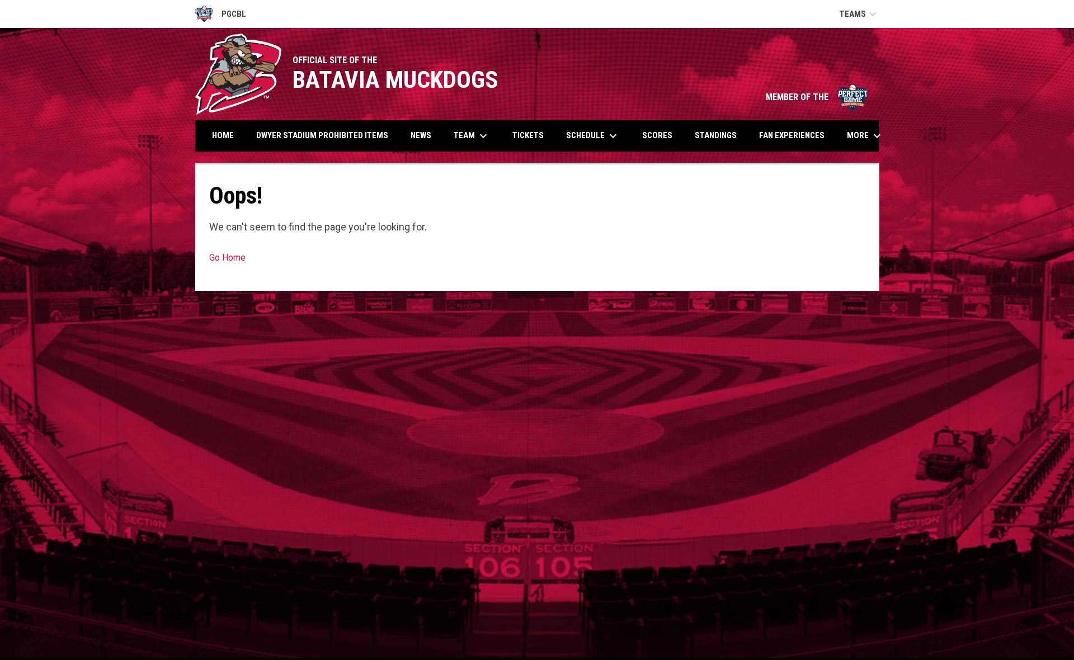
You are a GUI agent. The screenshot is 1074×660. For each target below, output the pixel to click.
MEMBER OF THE (817, 97)
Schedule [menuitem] (593, 136)
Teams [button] (859, 14)
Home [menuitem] (223, 135)
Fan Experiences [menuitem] (792, 135)
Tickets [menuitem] (528, 135)
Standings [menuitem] (716, 135)
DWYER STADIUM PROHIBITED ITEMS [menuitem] (322, 135)
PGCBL (221, 15)
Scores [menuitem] (657, 135)
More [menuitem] (865, 136)
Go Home (227, 257)
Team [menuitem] (472, 136)
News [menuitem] (421, 135)
